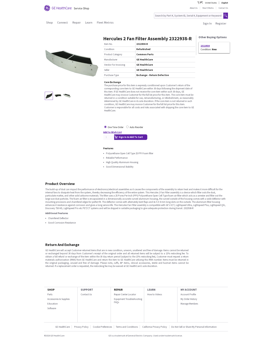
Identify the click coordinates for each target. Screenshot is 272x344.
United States (211, 2)
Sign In (207, 23)
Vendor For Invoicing (114, 64)
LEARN (151, 289)
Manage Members (189, 303)
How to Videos (154, 294)
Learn (88, 22)
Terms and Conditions (127, 326)
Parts (49, 294)
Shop (49, 22)
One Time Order (115, 127)
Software (51, 308)
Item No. (108, 44)
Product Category (113, 54)
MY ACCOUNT (189, 289)
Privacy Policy (81, 326)
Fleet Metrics (105, 22)
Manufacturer (110, 59)
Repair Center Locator (125, 294)
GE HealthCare (62, 326)
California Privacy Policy (154, 326)
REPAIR (118, 289)
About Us (193, 8)
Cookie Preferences (102, 326)
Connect (62, 22)
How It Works (208, 8)
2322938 (205, 45)
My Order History (189, 299)
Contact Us (223, 8)
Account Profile (188, 294)
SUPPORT (87, 289)
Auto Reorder (136, 127)
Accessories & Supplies (58, 299)
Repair (76, 22)
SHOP (51, 289)
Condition (109, 49)
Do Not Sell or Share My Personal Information (194, 326)
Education (52, 303)
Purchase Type (111, 75)
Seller (106, 70)
